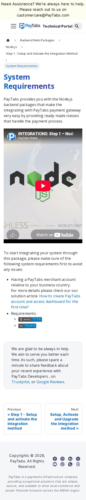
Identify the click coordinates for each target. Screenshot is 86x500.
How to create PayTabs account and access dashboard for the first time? (45, 301)
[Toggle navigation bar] (13, 26)
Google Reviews (50, 381)
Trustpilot (20, 381)
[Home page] (8, 40)
